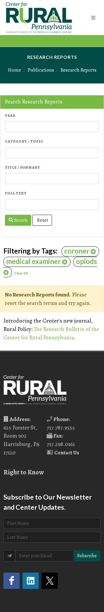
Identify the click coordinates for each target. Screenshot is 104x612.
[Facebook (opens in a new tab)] (11, 581)
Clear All (21, 273)
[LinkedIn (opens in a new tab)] (31, 581)
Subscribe (87, 556)
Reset (42, 220)
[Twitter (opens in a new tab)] (50, 581)
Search (20, 220)
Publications (40, 69)
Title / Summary (22, 167)
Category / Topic (24, 141)
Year (10, 115)
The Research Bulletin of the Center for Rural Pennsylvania (51, 333)
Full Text (16, 193)
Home (14, 69)
